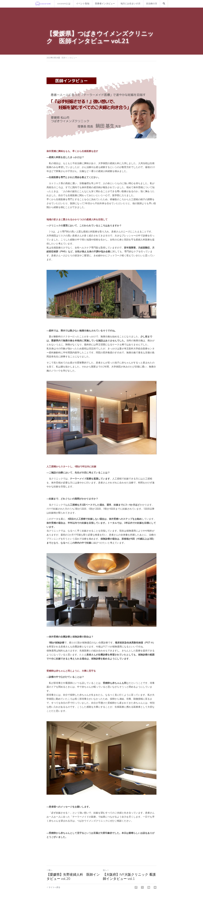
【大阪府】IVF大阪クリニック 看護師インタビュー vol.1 (129, 877)
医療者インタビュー (105, 3)
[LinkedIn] (148, 887)
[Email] (155, 887)
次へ (105, 870)
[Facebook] (136, 887)
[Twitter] (142, 887)
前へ (50, 870)
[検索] (164, 3)
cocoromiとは (63, 3)
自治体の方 (151, 3)
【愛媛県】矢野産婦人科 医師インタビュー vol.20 (73, 877)
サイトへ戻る (54, 887)
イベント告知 (82, 3)
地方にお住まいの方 (130, 3)
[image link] (43, 3)
